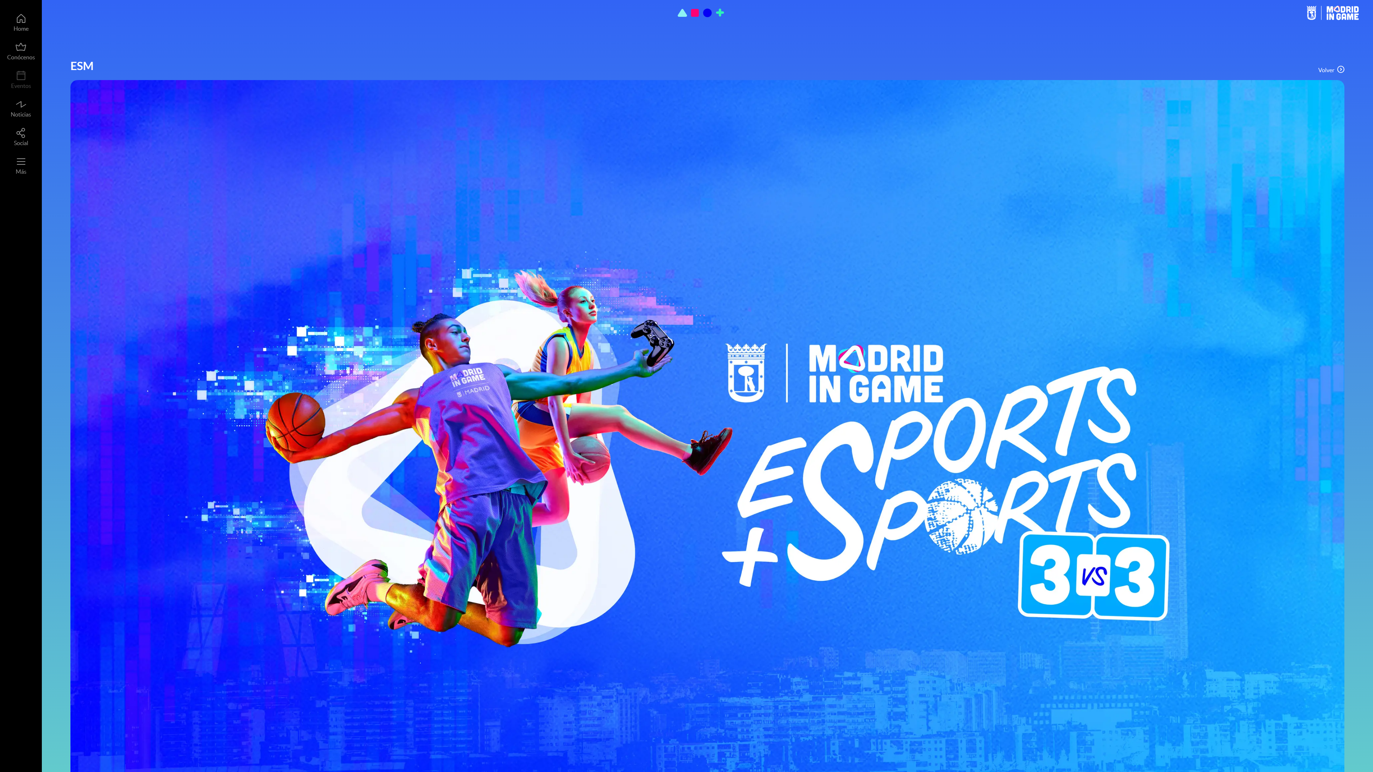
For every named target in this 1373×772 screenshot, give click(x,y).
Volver (1326, 70)
